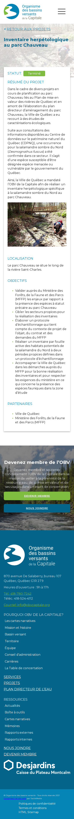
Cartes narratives (17, 719)
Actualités (12, 705)
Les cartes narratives (20, 621)
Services (12, 677)
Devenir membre (37, 495)
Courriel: (27, 605)
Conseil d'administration (22, 654)
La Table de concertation (24, 668)
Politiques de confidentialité (37, 803)
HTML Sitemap (29, 812)
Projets (12, 683)
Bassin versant (15, 634)
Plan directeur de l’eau (28, 689)
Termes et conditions (32, 808)
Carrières (11, 661)
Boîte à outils (15, 712)
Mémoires (12, 726)
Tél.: (17, 594)
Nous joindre (37, 508)
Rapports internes (18, 739)
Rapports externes (19, 732)
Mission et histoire (18, 628)
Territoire (12, 641)
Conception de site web (15, 798)
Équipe (10, 648)
